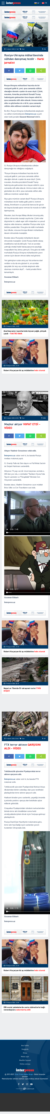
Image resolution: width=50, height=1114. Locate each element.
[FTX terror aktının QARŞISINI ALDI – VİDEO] (25, 724)
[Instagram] (27, 1084)
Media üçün (25, 1057)
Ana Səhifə (25, 1045)
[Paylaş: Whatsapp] (30, 70)
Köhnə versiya (25, 1064)
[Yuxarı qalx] (43, 1107)
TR (46, 3)
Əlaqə (25, 1053)
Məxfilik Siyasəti (25, 1060)
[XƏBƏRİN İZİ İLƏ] (13, 3)
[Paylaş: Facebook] (9, 70)
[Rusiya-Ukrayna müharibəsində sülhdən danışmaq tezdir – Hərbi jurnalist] (25, 34)
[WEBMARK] (25, 1089)
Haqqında (25, 1049)
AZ (38, 3)
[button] (41, 70)
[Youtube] (31, 1084)
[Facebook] (19, 1084)
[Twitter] (23, 1084)
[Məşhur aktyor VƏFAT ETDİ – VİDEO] (25, 403)
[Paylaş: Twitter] (19, 70)
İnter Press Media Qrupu (24, 1074)
